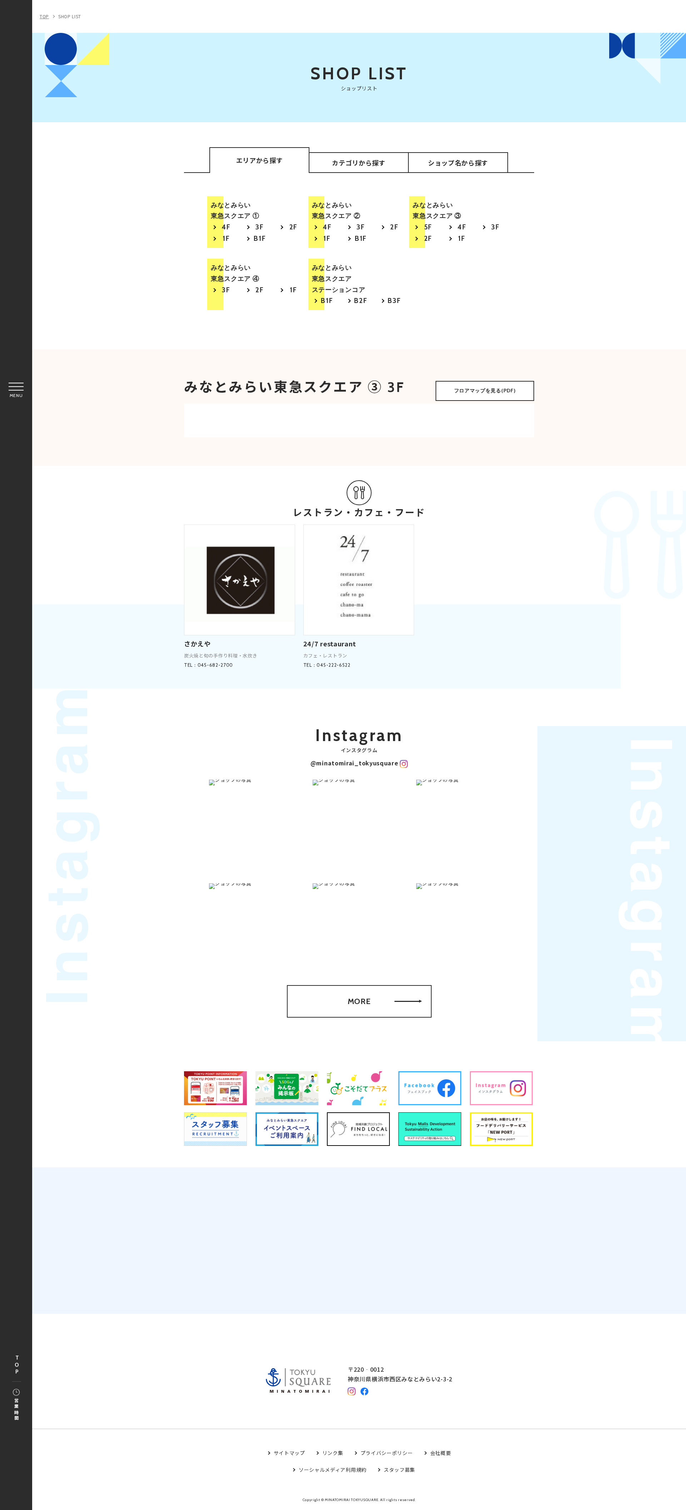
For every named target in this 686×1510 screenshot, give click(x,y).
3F (259, 227)
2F (293, 227)
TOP (17, 1365)
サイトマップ (289, 1452)
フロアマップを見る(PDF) (485, 390)
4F (226, 227)
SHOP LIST (69, 16)
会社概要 (440, 1452)
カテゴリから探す (359, 162)
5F (428, 227)
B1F (260, 238)
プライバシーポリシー (387, 1452)
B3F (394, 301)
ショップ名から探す (458, 162)
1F (226, 238)
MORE (359, 1001)
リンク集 (332, 1452)
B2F (361, 301)
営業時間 (16, 1410)
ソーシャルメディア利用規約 (333, 1469)
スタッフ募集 (399, 1469)
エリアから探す (259, 160)
